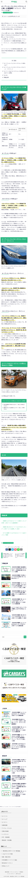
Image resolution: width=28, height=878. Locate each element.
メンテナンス (5, 834)
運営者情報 (7, 872)
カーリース (4, 816)
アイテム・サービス (7, 828)
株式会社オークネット (7, 863)
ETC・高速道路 (6, 837)
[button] (7, 549)
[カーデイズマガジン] (14, 1)
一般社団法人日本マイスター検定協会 (11, 851)
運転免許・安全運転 (7, 840)
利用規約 (21, 872)
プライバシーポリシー (14, 872)
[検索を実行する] (25, 637)
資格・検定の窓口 (6, 857)
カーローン (4, 822)
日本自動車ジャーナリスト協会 (9, 860)
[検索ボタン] (26, 1)
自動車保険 (4, 825)
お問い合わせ (18, 873)
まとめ (5, 75)
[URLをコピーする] (21, 549)
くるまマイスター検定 (7, 854)
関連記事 (6, 77)
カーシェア (4, 819)
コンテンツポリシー (11, 873)
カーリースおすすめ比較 (7, 12)
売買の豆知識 (5, 831)
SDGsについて (5, 866)
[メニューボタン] (1, 1)
